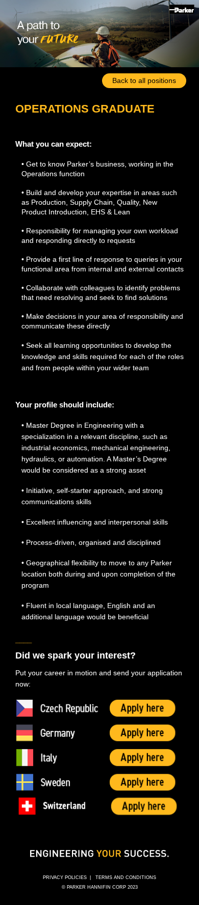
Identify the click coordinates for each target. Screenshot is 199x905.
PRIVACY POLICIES (65, 877)
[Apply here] (99, 706)
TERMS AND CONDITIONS (125, 877)
